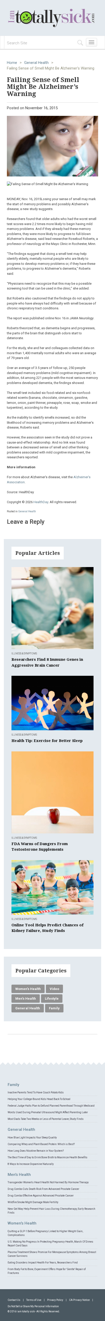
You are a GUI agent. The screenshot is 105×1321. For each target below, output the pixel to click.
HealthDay (40, 502)
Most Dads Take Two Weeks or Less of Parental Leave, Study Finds (46, 1119)
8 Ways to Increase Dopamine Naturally (31, 1164)
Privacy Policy (55, 1300)
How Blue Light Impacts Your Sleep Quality (32, 1137)
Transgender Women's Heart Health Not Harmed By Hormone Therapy (48, 1182)
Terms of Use (33, 1300)
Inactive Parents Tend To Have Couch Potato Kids (36, 1092)
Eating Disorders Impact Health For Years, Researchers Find (43, 1262)
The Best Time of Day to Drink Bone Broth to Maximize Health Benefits (47, 1157)
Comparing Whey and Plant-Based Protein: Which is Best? (41, 1144)
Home (12, 62)
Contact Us (14, 1300)
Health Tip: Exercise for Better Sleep (47, 740)
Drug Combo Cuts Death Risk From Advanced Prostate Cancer (43, 1189)
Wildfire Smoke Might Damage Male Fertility (33, 1202)
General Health (36, 62)
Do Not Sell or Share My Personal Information (33, 1306)
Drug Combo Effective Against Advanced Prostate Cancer (41, 1195)
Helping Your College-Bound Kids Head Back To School (39, 1099)
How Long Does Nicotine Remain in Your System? (36, 1150)
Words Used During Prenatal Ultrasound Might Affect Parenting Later (48, 1112)
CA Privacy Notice (79, 1300)
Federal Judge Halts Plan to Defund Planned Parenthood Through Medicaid (51, 1105)
